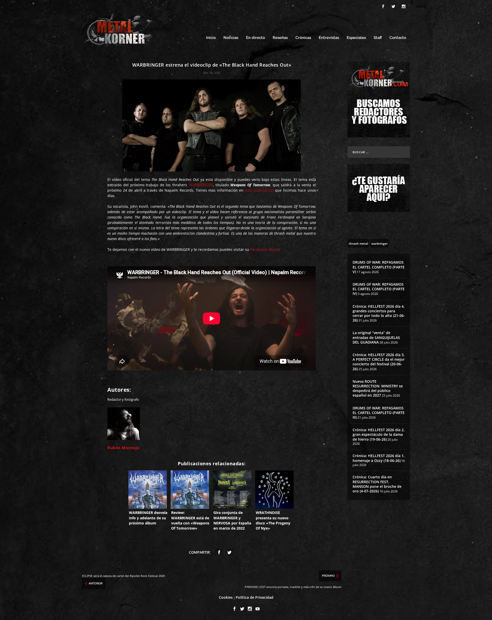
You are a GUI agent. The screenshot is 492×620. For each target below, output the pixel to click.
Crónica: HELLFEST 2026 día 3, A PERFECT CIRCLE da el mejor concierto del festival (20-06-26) (379, 361)
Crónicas (303, 38)
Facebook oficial (264, 249)
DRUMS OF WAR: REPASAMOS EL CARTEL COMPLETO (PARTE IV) (379, 289)
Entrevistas (329, 38)
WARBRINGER (201, 184)
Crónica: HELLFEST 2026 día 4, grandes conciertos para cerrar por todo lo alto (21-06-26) (379, 313)
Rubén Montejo (123, 447)
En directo (255, 38)
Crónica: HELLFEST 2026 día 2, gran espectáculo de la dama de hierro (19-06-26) (379, 434)
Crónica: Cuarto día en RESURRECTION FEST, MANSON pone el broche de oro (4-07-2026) (377, 483)
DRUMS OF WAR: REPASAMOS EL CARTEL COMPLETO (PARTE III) (379, 413)
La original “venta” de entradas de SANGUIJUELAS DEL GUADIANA (376, 337)
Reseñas (280, 38)
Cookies (226, 597)
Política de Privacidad (254, 597)
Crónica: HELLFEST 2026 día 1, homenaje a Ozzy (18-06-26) (379, 458)
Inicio (211, 38)
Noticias (230, 38)
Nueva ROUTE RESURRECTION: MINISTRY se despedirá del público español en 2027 (378, 388)
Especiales (356, 38)
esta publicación (259, 190)
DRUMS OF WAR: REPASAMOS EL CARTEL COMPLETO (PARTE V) (379, 267)
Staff (378, 38)
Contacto (397, 38)
